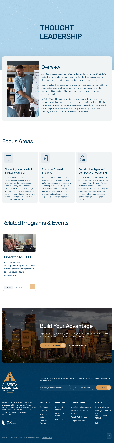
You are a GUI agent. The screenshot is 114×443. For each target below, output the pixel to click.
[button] (83, 387)
